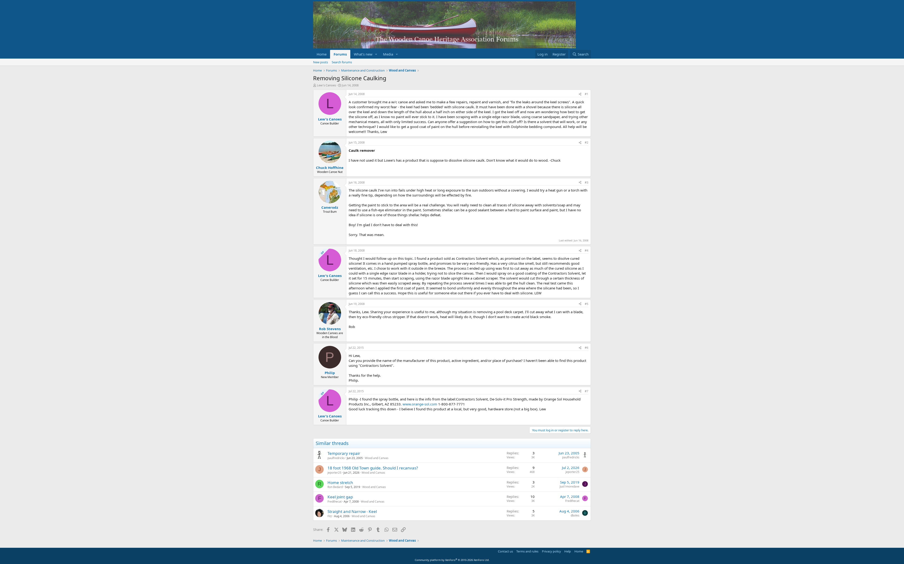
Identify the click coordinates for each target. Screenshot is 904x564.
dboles (575, 515)
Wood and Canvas (376, 458)
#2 (586, 142)
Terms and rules (527, 551)
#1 (586, 94)
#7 (586, 391)
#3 (586, 182)
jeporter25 (334, 473)
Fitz (329, 516)
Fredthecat (334, 502)
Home (322, 54)
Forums (340, 54)
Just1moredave (569, 486)
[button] (376, 54)
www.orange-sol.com (420, 404)
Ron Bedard (335, 487)
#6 (586, 348)
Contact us (505, 551)
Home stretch (340, 482)
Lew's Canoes (326, 85)
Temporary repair (343, 453)
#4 (586, 250)
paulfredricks (336, 458)
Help (567, 551)
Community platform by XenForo (452, 560)
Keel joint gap (340, 497)
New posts (320, 62)
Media (388, 54)
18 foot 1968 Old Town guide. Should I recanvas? (372, 468)
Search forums (342, 62)
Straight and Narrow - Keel (352, 511)
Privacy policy (551, 551)
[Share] (580, 94)
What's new (363, 54)
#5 (586, 304)
